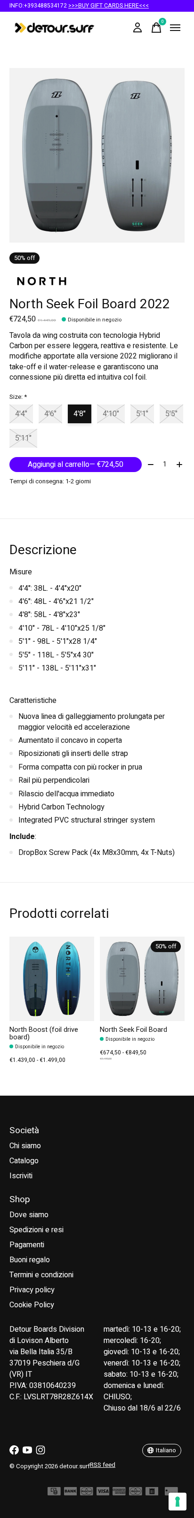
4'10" (111, 414)
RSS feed (102, 1465)
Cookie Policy (31, 1305)
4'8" (79, 414)
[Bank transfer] (70, 1493)
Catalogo (24, 1161)
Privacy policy (32, 1290)
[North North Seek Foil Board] (142, 979)
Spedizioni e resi (36, 1230)
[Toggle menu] (175, 27)
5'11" (23, 438)
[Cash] (54, 1493)
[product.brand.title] (97, 281)
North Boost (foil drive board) (43, 1033)
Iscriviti (20, 1176)
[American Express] (119, 1493)
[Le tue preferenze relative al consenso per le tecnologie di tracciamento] (177, 1501)
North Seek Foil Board (133, 1030)
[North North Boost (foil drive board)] (51, 979)
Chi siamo (25, 1146)
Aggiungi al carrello (75, 464)
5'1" (142, 414)
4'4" (21, 414)
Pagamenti (26, 1245)
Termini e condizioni (41, 1275)
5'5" (171, 414)
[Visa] (103, 1493)
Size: (18, 397)
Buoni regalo (29, 1260)
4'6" (50, 414)
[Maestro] (135, 1493)
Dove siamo (28, 1215)
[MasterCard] (86, 1493)
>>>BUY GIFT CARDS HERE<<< (108, 5)
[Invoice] (152, 1493)
